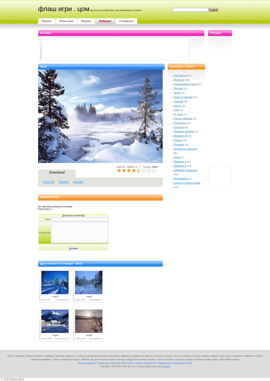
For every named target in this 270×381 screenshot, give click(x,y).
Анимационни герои (185, 84)
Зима (177, 157)
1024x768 (48, 182)
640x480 (78, 182)
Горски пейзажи (183, 118)
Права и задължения (145, 363)
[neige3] (88, 293)
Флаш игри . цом (63, 8)
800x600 (64, 182)
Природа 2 (180, 165)
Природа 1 (180, 161)
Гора (176, 109)
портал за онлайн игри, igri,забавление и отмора (115, 10)
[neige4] (54, 332)
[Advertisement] (115, 49)
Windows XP (181, 135)
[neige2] (54, 293)
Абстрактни (180, 75)
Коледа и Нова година (187, 182)
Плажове (179, 144)
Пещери (178, 88)
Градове (178, 101)
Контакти (165, 366)
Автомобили (181, 178)
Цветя (177, 105)
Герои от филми (183, 97)
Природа (179, 127)
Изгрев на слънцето (185, 148)
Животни (179, 79)
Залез (177, 92)
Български (178, 363)
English (188, 363)
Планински (180, 122)
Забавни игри (164, 363)
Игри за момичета (87, 363)
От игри (178, 114)
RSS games (127, 363)
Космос (178, 140)
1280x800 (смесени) (185, 170)
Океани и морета (184, 131)
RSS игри (115, 363)
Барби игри (103, 363)
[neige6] (88, 332)
